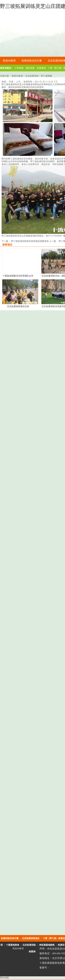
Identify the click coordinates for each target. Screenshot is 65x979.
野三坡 (5, 84)
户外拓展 (19, 68)
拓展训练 (12, 84)
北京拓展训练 (31, 76)
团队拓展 (30, 68)
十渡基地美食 (12, 945)
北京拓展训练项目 (31, 938)
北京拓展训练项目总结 (18, 306)
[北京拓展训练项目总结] (20, 303)
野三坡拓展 (13, 159)
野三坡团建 (46, 76)
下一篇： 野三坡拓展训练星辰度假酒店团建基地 (25, 241)
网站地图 (4, 977)
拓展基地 (41, 68)
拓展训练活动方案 (10, 938)
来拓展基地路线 (47, 945)
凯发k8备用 (9, 60)
